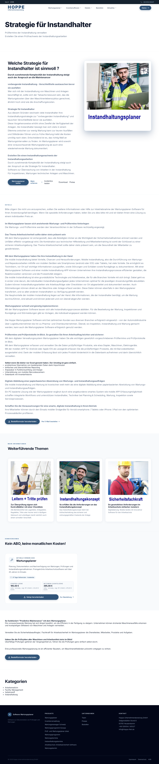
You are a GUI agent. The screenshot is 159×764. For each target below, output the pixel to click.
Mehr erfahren (33, 182)
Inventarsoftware (72, 8)
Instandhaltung (11, 694)
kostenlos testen (48, 182)
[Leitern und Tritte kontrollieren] (31, 482)
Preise (72, 182)
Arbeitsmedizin (11, 687)
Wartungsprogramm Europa (55, 728)
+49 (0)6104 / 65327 (127, 726)
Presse (84, 721)
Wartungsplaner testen (18, 182)
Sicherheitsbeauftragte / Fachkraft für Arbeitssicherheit (44, 632)
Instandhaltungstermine (54, 741)
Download (63, 182)
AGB (149, 759)
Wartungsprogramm (52, 735)
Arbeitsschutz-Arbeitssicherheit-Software (60, 745)
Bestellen (99, 8)
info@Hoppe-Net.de (126, 729)
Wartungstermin (51, 748)
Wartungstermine (51, 738)
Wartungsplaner (54, 8)
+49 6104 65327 (148, 2)
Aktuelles (111, 8)
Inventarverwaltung (52, 721)
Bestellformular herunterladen (23, 421)
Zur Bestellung (66, 597)
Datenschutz (142, 759)
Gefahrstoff (10, 692)
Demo (144, 8)
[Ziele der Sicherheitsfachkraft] (128, 482)
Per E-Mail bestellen (50, 421)
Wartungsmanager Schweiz (55, 724)
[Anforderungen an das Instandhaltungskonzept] (79, 482)
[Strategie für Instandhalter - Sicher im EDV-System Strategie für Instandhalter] (118, 95)
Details (87, 8)
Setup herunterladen (35, 597)
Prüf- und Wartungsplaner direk (57, 731)
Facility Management (14, 690)
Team (84, 718)
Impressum (132, 759)
